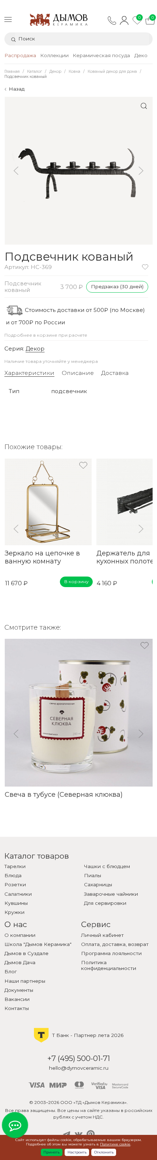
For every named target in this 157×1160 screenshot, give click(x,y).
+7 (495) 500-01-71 (78, 1058)
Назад (16, 89)
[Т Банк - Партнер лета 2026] (78, 1042)
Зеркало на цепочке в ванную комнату (42, 557)
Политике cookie (115, 1144)
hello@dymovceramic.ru (78, 1068)
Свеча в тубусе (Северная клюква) (63, 795)
